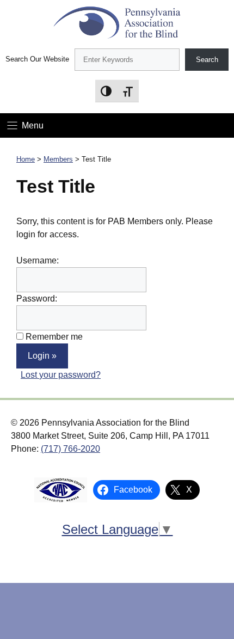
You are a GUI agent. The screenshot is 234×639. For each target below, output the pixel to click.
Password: (36, 298)
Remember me (54, 336)
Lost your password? (61, 374)
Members (58, 159)
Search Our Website (37, 59)
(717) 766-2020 (70, 448)
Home (25, 159)
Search (207, 60)
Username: (37, 260)
